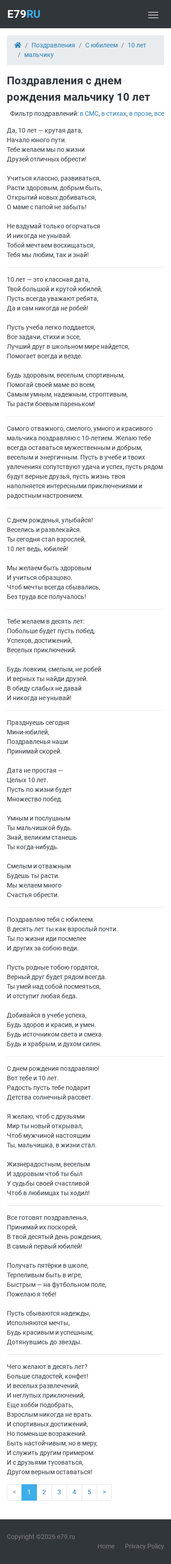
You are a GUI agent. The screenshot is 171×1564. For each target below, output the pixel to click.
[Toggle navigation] (153, 14)
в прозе (140, 113)
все (159, 113)
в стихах (113, 113)
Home (106, 1546)
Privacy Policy (144, 1546)
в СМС (89, 113)
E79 (24, 14)
